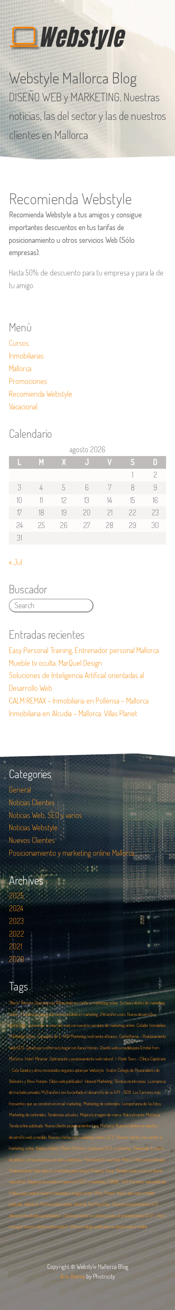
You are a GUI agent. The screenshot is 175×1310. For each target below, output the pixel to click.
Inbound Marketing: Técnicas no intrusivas (115, 1081)
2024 (16, 908)
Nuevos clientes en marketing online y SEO (81, 1137)
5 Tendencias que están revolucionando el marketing (59, 1014)
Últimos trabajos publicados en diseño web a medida (108, 1226)
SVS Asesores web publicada (143, 1182)
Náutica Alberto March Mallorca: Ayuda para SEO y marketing (83, 1148)
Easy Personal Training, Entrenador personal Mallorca (84, 650)
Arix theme (72, 1276)
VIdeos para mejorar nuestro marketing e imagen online (51, 1193)
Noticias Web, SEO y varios (45, 815)
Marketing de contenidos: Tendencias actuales (43, 1115)
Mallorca (20, 368)
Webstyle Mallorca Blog (73, 77)
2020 (16, 959)
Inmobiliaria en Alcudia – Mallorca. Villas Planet (73, 713)
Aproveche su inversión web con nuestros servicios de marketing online (81, 1025)
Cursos (19, 343)
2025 (16, 895)
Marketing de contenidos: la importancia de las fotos (122, 1104)
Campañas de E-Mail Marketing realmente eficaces (77, 1036)
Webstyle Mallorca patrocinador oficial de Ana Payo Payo (67, 1204)
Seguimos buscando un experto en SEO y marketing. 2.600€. (73, 1182)
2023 (16, 921)
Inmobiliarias (26, 355)
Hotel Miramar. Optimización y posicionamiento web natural (69, 1059)
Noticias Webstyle (33, 827)
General (20, 789)
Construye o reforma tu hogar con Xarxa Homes (62, 1048)
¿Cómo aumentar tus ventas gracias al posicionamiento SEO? (108, 1215)
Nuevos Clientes (32, 840)
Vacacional (23, 406)
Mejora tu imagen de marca (100, 1115)
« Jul (15, 562)
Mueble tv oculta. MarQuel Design (55, 663)
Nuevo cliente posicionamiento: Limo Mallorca (79, 1126)
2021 (15, 946)
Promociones (28, 381)
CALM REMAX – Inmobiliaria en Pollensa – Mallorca (79, 700)
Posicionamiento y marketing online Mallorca (72, 852)
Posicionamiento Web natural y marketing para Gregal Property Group (61, 1171)
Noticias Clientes (32, 802)
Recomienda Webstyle (40, 393)
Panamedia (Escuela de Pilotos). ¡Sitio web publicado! (124, 1160)
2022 (16, 933)
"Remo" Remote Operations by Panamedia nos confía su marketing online (63, 1003)
